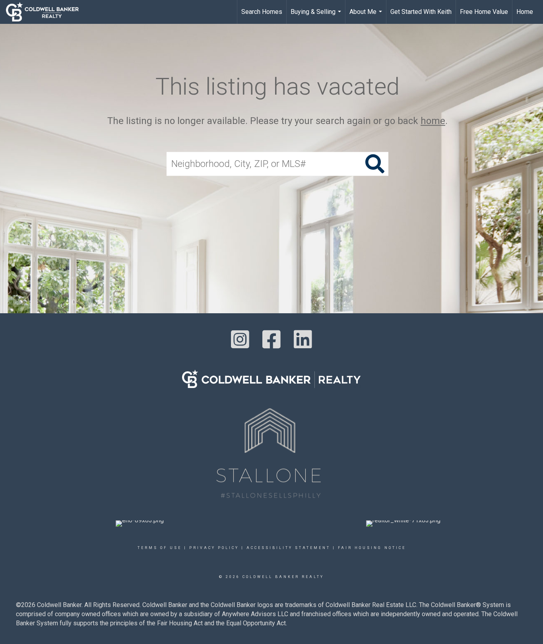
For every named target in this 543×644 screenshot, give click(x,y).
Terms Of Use (160, 548)
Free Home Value (484, 12)
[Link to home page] (46, 12)
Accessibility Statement (288, 548)
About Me (366, 16)
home (433, 120)
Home (524, 12)
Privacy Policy (214, 548)
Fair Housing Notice (372, 548)
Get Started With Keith (421, 12)
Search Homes (261, 12)
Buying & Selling (317, 16)
